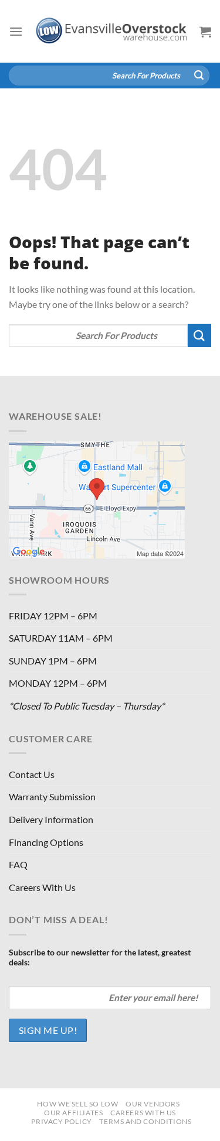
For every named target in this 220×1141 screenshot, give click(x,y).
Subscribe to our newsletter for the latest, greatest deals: (100, 957)
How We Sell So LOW (77, 1103)
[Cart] (205, 31)
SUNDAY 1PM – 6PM (53, 660)
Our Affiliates (73, 1112)
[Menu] (16, 31)
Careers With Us (42, 887)
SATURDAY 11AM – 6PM (61, 637)
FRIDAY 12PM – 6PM (53, 615)
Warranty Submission (52, 796)
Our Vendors (153, 1103)
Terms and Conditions (145, 1121)
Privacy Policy (61, 1121)
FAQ (18, 864)
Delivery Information (51, 819)
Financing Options (46, 842)
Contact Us (32, 774)
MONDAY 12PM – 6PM (58, 682)
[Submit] (199, 75)
